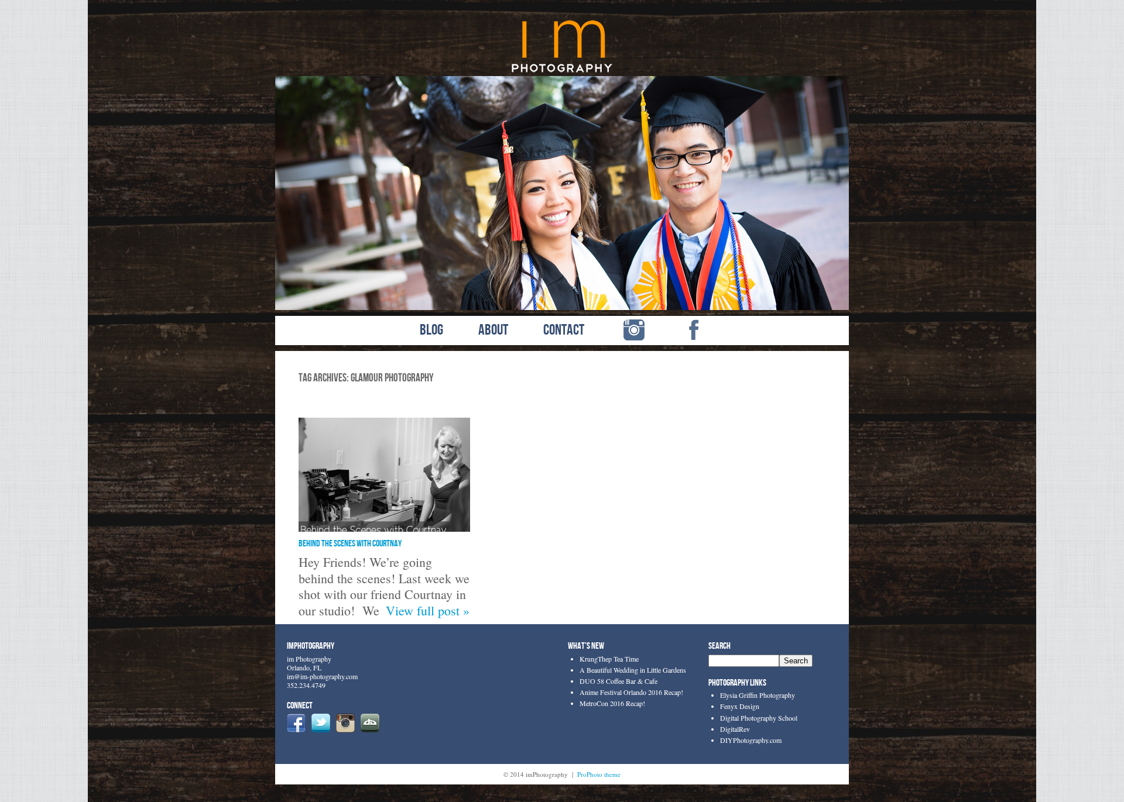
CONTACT (563, 330)
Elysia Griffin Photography (757, 695)
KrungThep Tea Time (609, 658)
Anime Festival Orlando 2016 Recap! (631, 692)
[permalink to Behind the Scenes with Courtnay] (384, 526)
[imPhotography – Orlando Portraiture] (562, 71)
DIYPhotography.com (751, 740)
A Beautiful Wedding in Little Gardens (633, 669)
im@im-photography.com (322, 676)
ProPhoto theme (599, 774)
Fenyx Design (739, 706)
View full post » (428, 610)
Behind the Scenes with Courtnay (350, 543)
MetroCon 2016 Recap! (612, 703)
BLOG (431, 330)
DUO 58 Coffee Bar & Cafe (618, 681)
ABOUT (493, 330)
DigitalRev (735, 729)
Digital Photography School (758, 717)
